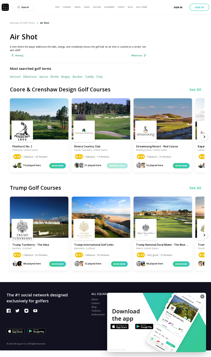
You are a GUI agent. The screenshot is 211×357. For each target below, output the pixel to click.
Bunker (78, 77)
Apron (43, 77)
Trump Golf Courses (35, 187)
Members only (117, 165)
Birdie (54, 77)
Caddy (89, 77)
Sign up (199, 7)
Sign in (178, 7)
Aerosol (15, 77)
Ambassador (98, 314)
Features (96, 310)
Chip (99, 77)
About (94, 299)
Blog (93, 306)
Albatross (30, 77)
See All (195, 89)
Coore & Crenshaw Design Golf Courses (60, 89)
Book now (57, 165)
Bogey (65, 77)
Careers (95, 303)
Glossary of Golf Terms (22, 22)
